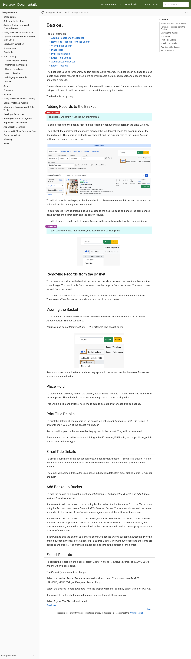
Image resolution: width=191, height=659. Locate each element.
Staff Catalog (10, 56)
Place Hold (165, 36)
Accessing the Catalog (16, 60)
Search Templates (14, 69)
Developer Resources (14, 114)
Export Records (167, 50)
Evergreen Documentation (20, 4)
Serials (7, 86)
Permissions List (12, 135)
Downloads (131, 4)
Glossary (8, 139)
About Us (149, 4)
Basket (8, 81)
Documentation (109, 4)
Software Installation (14, 21)
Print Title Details (168, 40)
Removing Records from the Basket (173, 28)
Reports (7, 94)
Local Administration (14, 44)
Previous (51, 605)
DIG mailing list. (136, 613)
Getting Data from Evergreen (18, 118)
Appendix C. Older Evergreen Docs (20, 131)
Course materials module (16, 103)
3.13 (183, 12)
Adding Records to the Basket (174, 23)
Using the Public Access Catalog (19, 98)
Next (149, 609)
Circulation (9, 90)
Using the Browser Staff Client (18, 32)
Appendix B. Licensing (14, 127)
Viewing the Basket (169, 33)
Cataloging (9, 52)
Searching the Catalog (16, 65)
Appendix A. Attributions (15, 122)
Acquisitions (10, 48)
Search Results (12, 73)
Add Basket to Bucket (170, 47)
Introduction (10, 17)
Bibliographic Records (16, 77)
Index (6, 143)
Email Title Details (169, 43)
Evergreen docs (9, 12)
